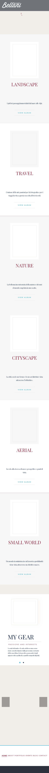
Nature (24, 265)
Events (29, 756)
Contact (43, 756)
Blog (35, 756)
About (11, 756)
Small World (24, 542)
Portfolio (20, 756)
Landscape (24, 84)
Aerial (24, 450)
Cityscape (24, 358)
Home (4, 756)
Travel (24, 173)
